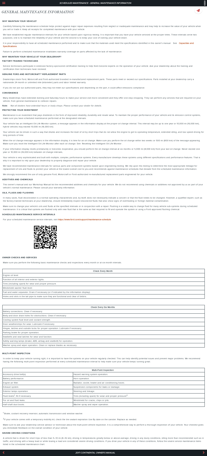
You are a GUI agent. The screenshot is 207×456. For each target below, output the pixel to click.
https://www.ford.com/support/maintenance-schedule (84, 219)
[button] (4, 3)
